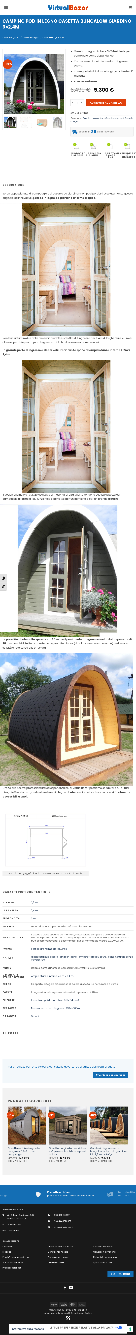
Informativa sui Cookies (80, 1313)
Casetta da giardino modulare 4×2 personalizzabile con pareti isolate (67, 1151)
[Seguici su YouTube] (71, 1288)
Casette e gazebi (11, 37)
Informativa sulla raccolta (27, 1329)
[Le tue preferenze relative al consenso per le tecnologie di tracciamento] (130, 1329)
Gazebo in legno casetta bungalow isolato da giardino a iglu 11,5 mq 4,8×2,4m (109, 1151)
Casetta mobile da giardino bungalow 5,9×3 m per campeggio (24, 1151)
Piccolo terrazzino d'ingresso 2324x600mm (56, 1008)
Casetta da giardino (53, 37)
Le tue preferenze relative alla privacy (81, 1327)
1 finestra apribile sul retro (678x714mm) (55, 1000)
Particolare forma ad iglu (46, 949)
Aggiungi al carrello (106, 102)
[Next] (59, 84)
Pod (64, 949)
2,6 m (34, 902)
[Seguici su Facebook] (65, 1288)
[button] (6, 7)
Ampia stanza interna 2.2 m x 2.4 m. (52, 976)
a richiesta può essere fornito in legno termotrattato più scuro (68, 956)
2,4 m (34, 910)
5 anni (35, 1016)
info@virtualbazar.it (63, 1227)
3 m (33, 918)
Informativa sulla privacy (56, 1313)
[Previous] (9, 84)
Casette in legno (31, 37)
